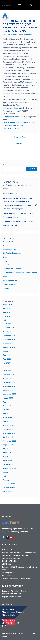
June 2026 (7, 312)
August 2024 (8, 398)
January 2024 (8, 425)
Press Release (8, 265)
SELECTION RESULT (11, 193)
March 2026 (7, 324)
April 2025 (6, 367)
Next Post (20, 143)
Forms (5, 261)
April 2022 (6, 476)
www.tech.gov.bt (27, 85)
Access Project (9, 241)
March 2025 (7, 371)
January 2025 (8, 379)
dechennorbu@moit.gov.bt (15, 117)
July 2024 (7, 402)
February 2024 (8, 421)
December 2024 (9, 382)
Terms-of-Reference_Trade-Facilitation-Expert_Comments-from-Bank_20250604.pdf (19, 125)
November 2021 (9, 488)
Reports (6, 277)
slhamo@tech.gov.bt (13, 108)
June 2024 (7, 406)
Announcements (25, 35)
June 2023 (7, 453)
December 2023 (9, 429)
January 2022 (8, 480)
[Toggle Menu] (19, 4)
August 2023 (8, 445)
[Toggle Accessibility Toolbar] (5, 16)
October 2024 (8, 390)
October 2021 (8, 492)
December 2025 (9, 336)
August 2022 (8, 472)
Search (5, 165)
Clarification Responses (12, 253)
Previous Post (20, 137)
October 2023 (8, 437)
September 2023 (9, 441)
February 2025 (8, 375)
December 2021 (9, 484)
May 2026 (6, 316)
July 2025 (6, 355)
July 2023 (6, 449)
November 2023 (9, 433)
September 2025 (9, 347)
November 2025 (9, 340)
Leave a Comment (10, 35)
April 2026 (7, 320)
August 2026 (8, 304)
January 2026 (8, 332)
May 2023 (6, 457)
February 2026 (8, 328)
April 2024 (7, 414)
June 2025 (7, 359)
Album (5, 245)
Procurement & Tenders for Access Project (20, 273)
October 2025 (8, 343)
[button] (31, 5)
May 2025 (6, 363)
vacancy (6, 288)
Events (5, 257)
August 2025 (8, 351)
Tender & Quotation (10, 284)
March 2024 (7, 418)
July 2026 (7, 308)
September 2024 (9, 394)
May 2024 (6, 410)
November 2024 (9, 386)
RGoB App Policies (10, 280)
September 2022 (9, 468)
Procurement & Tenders (12, 269)
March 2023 (7, 460)
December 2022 (9, 464)
